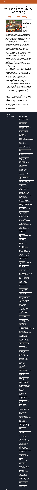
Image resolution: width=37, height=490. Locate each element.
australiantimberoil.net (23, 197)
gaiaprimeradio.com (23, 392)
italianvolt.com (22, 234)
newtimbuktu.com (23, 135)
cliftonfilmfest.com (23, 219)
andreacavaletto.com (23, 297)
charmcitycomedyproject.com (25, 370)
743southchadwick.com (24, 211)
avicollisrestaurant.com (24, 440)
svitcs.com (21, 458)
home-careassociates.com (24, 296)
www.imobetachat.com (24, 483)
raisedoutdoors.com (23, 222)
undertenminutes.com (23, 131)
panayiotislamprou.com (24, 176)
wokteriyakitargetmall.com (24, 267)
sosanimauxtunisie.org (23, 169)
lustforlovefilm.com (23, 352)
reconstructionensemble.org (25, 425)
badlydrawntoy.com (23, 486)
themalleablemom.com (24, 381)
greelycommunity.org (23, 359)
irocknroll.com (22, 226)
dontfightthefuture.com (24, 215)
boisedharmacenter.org (24, 300)
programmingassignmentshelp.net (26, 139)
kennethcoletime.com (23, 382)
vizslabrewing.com (23, 236)
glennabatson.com (23, 338)
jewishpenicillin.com (23, 275)
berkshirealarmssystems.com (25, 235)
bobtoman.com (22, 168)
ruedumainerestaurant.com (24, 361)
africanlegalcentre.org (23, 356)
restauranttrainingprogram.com (25, 273)
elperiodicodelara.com (23, 119)
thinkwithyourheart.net (23, 223)
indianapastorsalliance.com (24, 448)
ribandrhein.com (22, 284)
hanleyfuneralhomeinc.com (24, 250)
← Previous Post (9, 17)
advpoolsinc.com (22, 446)
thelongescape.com (23, 396)
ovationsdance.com (23, 282)
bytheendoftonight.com (24, 308)
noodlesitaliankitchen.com (24, 154)
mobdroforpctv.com (23, 312)
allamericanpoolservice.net (24, 274)
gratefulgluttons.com (23, 311)
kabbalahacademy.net (23, 257)
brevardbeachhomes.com (24, 208)
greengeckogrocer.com (24, 265)
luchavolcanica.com (23, 428)
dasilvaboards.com (23, 336)
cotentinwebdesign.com (24, 192)
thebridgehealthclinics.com (24, 473)
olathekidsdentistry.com (24, 248)
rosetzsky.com (22, 362)
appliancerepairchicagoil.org (25, 149)
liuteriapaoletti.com (23, 416)
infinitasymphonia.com (23, 355)
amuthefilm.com (22, 351)
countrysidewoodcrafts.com (25, 147)
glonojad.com (22, 363)
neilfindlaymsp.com (23, 439)
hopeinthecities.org (23, 309)
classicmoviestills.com (23, 316)
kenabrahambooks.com (24, 348)
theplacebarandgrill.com (24, 443)
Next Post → (28, 17)
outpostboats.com (23, 307)
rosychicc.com (22, 305)
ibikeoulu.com (22, 374)
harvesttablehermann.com (24, 201)
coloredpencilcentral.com (24, 217)
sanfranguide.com (22, 323)
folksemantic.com (22, 231)
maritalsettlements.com (24, 408)
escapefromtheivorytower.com (25, 209)
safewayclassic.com (23, 146)
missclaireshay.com (23, 116)
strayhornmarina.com (23, 339)
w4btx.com (21, 254)
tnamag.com (21, 464)
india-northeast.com (23, 212)
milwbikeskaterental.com (24, 409)
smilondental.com (22, 258)
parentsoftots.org (22, 477)
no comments (24, 16)
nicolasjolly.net (22, 354)
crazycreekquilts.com (23, 344)
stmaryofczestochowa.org (24, 377)
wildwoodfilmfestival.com (24, 181)
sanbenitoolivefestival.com (24, 315)
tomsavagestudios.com (24, 277)
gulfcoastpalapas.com (23, 471)
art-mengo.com (22, 390)
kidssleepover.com (23, 141)
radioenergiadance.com (24, 173)
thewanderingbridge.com (24, 379)
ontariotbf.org (22, 150)
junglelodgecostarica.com (24, 398)
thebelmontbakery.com (24, 145)
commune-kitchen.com (24, 350)
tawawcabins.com (22, 230)
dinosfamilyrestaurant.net (24, 199)
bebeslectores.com (23, 196)
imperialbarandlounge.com (24, 220)
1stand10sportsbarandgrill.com (25, 253)
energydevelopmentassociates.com (26, 204)
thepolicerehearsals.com (24, 329)
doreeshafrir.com (22, 369)
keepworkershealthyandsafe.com (26, 153)
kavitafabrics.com (22, 427)
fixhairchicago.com (23, 452)
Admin (10, 16)
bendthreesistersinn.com (24, 420)
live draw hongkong (10, 116)
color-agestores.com (23, 301)
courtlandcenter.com (23, 437)
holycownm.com (22, 429)
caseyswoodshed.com (23, 451)
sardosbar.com (22, 232)
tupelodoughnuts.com (23, 247)
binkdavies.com (22, 346)
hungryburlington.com (23, 383)
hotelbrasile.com (22, 184)
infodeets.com (22, 124)
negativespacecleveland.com (25, 415)
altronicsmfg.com (22, 136)
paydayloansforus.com (23, 143)
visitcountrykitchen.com (24, 401)
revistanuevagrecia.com (24, 365)
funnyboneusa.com (23, 423)
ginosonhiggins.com (23, 405)
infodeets (3, 1)
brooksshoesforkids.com (24, 466)
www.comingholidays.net (24, 321)
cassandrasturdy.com (23, 313)
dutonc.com (21, 394)
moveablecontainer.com (24, 188)
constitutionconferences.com (25, 455)
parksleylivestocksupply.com (25, 298)
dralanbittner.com (22, 238)
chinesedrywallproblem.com (25, 419)
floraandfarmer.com (23, 205)
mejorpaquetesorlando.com (25, 251)
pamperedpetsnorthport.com (25, 244)
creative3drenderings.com (24, 478)
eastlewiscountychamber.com (25, 332)
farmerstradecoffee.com (24, 479)
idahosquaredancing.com (24, 228)
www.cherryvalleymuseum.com (25, 190)
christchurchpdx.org (23, 347)
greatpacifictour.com (23, 433)
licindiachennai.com (23, 122)
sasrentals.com (22, 261)
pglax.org (21, 413)
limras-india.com (22, 118)
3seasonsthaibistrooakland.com (25, 292)
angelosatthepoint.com (24, 447)
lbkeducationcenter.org (23, 288)
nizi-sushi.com (22, 389)
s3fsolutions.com (22, 207)
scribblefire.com (22, 293)
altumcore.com (22, 462)
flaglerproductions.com (24, 340)
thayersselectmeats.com (24, 467)
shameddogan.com (23, 475)
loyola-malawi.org (22, 304)
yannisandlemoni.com (23, 239)
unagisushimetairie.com (24, 157)
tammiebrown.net (22, 393)
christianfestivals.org (23, 400)
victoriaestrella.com (23, 435)
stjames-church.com (23, 366)
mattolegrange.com (23, 397)
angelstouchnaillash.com (24, 255)
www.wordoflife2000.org (24, 227)
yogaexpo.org (22, 294)
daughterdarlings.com (23, 123)
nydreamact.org (22, 155)
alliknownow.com (22, 331)
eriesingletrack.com (23, 243)
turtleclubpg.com (22, 432)
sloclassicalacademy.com (24, 335)
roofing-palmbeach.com (24, 213)
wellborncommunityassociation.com (26, 180)
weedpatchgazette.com (24, 240)
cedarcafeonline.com (23, 128)
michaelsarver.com (23, 263)
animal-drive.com (22, 463)
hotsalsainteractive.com (24, 126)
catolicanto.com (22, 286)
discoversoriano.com (23, 319)
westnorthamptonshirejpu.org (25, 182)
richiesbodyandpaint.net (24, 120)
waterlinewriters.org (23, 474)
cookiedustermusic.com (24, 424)
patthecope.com (22, 456)
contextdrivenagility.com (24, 373)
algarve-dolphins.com (23, 402)
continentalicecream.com (24, 343)
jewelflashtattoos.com (23, 158)
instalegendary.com (23, 151)
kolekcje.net (21, 285)
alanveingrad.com (22, 404)
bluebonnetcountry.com (24, 162)
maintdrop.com (22, 166)
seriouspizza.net (22, 459)
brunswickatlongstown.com (25, 385)
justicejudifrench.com (23, 378)
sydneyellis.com (22, 270)
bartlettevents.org (22, 186)
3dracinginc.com (22, 325)
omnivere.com (22, 132)
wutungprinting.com (23, 406)
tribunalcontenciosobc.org (24, 334)
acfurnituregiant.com (23, 130)
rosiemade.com (22, 246)
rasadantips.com (22, 134)
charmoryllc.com (22, 324)
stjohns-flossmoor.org (23, 421)
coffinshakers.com (23, 375)
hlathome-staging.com (23, 266)
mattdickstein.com (23, 485)
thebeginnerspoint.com (24, 320)
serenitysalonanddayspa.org (25, 127)
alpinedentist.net (22, 172)
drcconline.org (22, 441)
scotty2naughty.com (23, 367)
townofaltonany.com (23, 412)
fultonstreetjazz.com (23, 185)
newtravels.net (22, 142)
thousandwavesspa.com (24, 436)
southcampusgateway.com (24, 177)
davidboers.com (22, 482)
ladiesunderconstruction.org (25, 195)
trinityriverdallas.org (23, 289)
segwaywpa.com (22, 470)
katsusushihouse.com (23, 358)
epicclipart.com (22, 163)
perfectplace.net (22, 290)
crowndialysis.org (22, 271)
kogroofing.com (22, 170)
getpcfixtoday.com (23, 159)
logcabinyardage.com (23, 481)
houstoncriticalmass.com (24, 327)
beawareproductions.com (24, 371)
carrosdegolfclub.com (23, 203)
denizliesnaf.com (22, 454)
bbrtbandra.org (22, 161)
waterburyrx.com (22, 444)
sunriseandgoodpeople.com (25, 417)
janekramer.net (22, 388)
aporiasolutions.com (23, 468)
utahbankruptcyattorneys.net (25, 224)
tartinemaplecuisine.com (24, 386)
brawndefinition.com (23, 342)
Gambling (18, 16)
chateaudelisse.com (23, 178)
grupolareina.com (22, 189)
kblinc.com (21, 242)
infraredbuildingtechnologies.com (26, 200)
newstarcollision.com (23, 259)
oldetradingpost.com (23, 193)
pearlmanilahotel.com (23, 165)
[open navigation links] (35, 1)
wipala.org (21, 302)
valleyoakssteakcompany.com (25, 450)
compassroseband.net (23, 460)
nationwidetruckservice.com (25, 431)
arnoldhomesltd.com (23, 216)
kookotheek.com (22, 174)
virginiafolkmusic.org (23, 281)
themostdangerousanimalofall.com (26, 328)
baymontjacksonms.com (24, 410)
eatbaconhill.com (22, 138)
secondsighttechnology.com (25, 262)
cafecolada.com (22, 317)
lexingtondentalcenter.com (24, 269)
